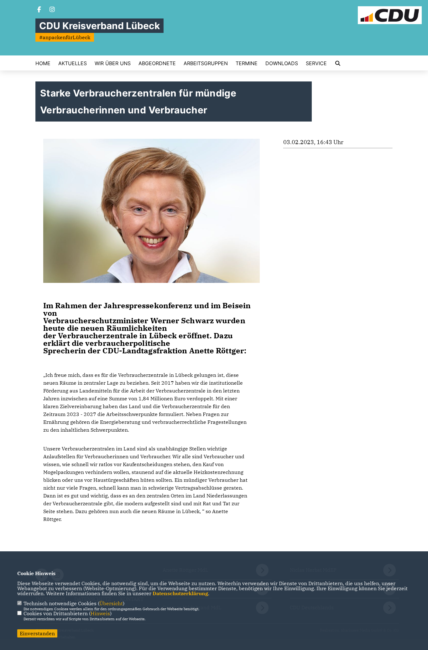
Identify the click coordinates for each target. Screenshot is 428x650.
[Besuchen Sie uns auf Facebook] (39, 10)
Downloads (281, 63)
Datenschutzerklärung (180, 593)
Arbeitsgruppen (206, 63)
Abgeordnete (157, 63)
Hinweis (100, 613)
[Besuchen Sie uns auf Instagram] (52, 10)
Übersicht (111, 603)
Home (42, 63)
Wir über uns (113, 63)
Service (316, 63)
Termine (247, 63)
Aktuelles (72, 63)
